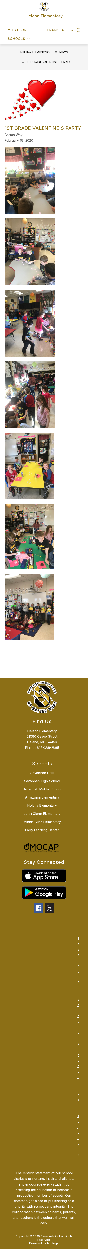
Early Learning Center (42, 830)
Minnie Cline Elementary (42, 822)
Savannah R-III (42, 773)
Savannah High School (42, 781)
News (63, 52)
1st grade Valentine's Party (49, 62)
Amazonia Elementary (42, 797)
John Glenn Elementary (42, 814)
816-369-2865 (48, 748)
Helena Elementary (35, 52)
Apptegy (53, 1243)
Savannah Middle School (42, 789)
